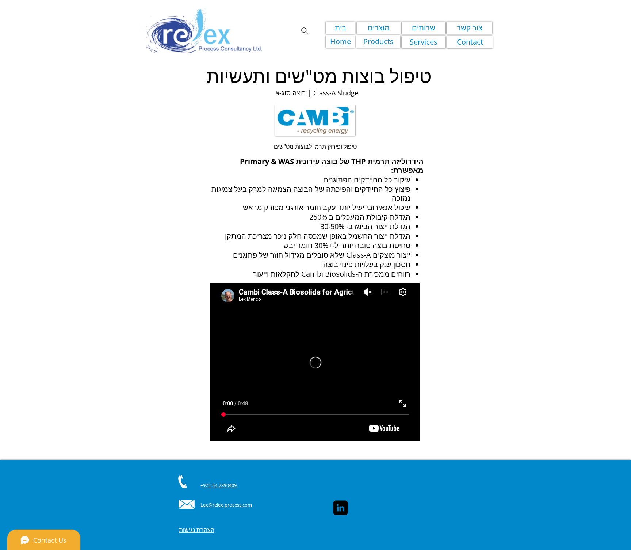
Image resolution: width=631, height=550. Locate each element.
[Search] (304, 30)
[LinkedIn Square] (340, 507)
